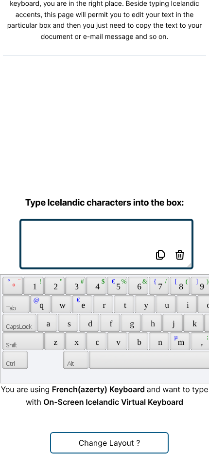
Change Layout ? (109, 443)
